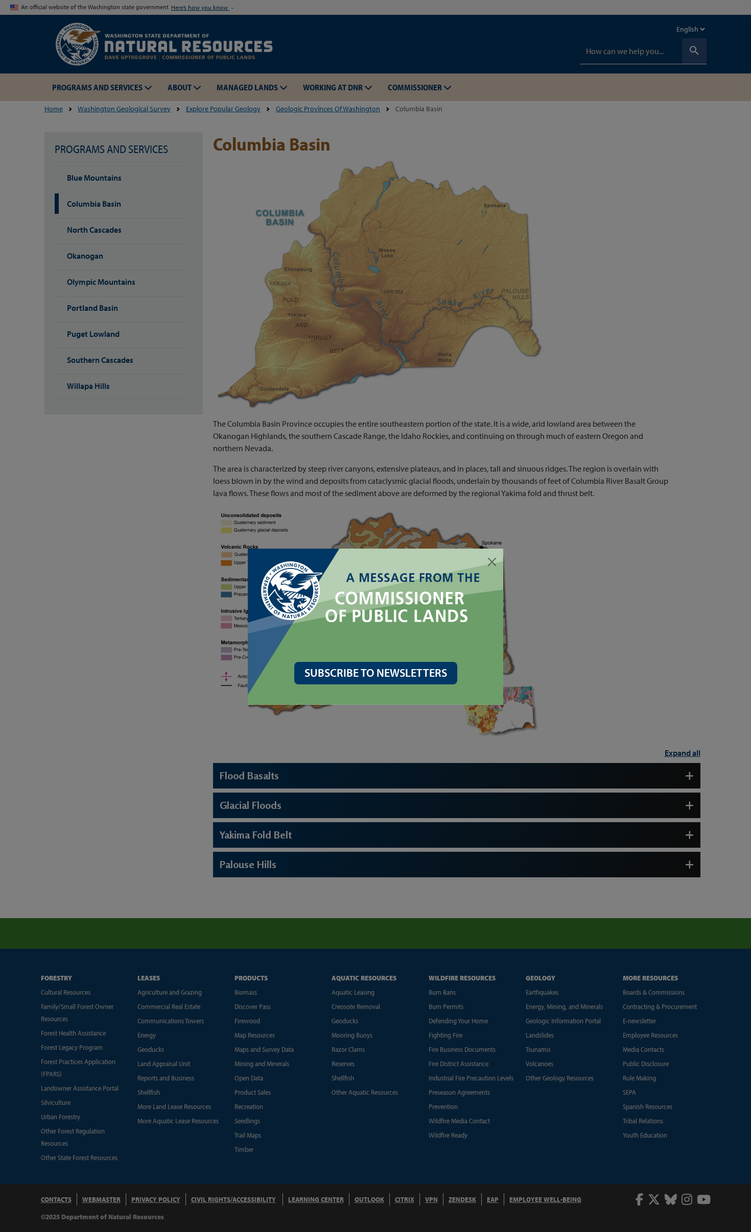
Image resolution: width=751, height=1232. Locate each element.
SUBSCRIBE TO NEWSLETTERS (375, 673)
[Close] (492, 562)
